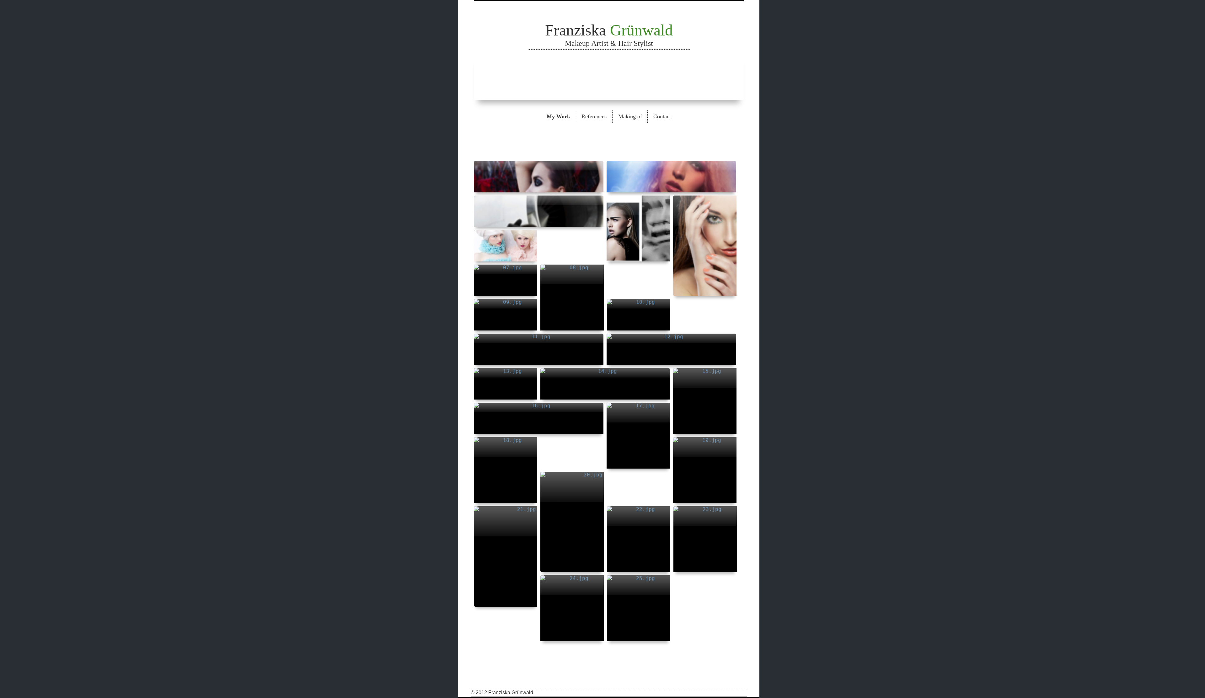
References (594, 116)
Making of (630, 116)
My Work (558, 116)
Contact (662, 116)
